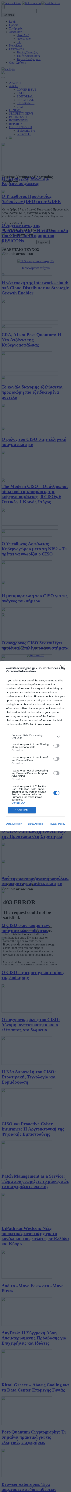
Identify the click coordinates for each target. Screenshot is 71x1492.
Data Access (35, 823)
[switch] (56, 746)
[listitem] (35, 736)
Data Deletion (14, 823)
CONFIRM (22, 810)
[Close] (63, 668)
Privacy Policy (57, 823)
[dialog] (35, 746)
